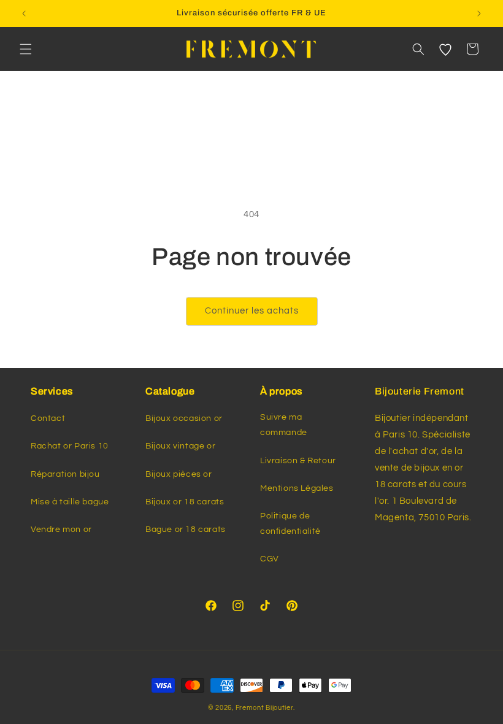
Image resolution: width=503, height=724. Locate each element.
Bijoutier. (280, 707)
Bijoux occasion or (184, 418)
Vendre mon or (61, 529)
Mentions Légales (297, 488)
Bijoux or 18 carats (184, 502)
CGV (269, 559)
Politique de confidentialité (290, 524)
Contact (48, 418)
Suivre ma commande (283, 425)
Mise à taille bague (70, 502)
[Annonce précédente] (23, 13)
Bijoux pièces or (178, 474)
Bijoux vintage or (180, 446)
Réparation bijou (65, 474)
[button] (25, 49)
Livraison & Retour (298, 460)
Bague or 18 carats (185, 529)
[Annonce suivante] (479, 13)
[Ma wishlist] (445, 49)
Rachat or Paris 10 (70, 446)
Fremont (251, 707)
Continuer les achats (252, 310)
